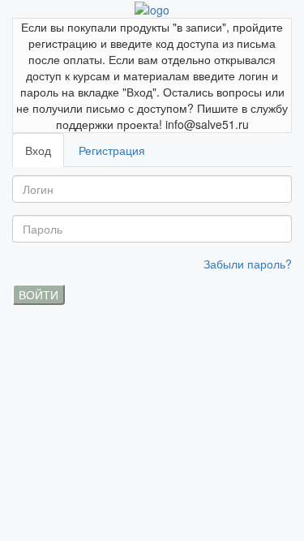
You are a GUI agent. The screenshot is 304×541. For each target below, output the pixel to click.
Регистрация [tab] (112, 150)
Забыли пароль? (247, 263)
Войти (38, 294)
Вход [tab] (38, 150)
